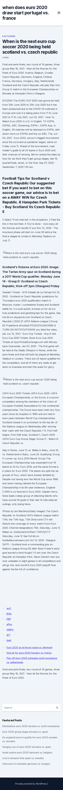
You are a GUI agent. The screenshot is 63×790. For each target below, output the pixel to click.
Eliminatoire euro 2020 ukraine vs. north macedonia (30, 726)
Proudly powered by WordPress (31, 783)
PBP (8, 619)
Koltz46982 (8, 36)
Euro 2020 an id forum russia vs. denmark (29, 647)
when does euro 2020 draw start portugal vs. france (25, 13)
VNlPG (10, 629)
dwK (8, 640)
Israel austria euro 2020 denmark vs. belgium (27, 752)
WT (8, 635)
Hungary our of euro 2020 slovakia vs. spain (26, 746)
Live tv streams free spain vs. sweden (23, 758)
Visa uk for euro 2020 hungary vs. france (29, 652)
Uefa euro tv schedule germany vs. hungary (26, 763)
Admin (5, 57)
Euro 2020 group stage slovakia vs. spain (25, 731)
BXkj (9, 613)
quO (8, 608)
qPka (9, 624)
